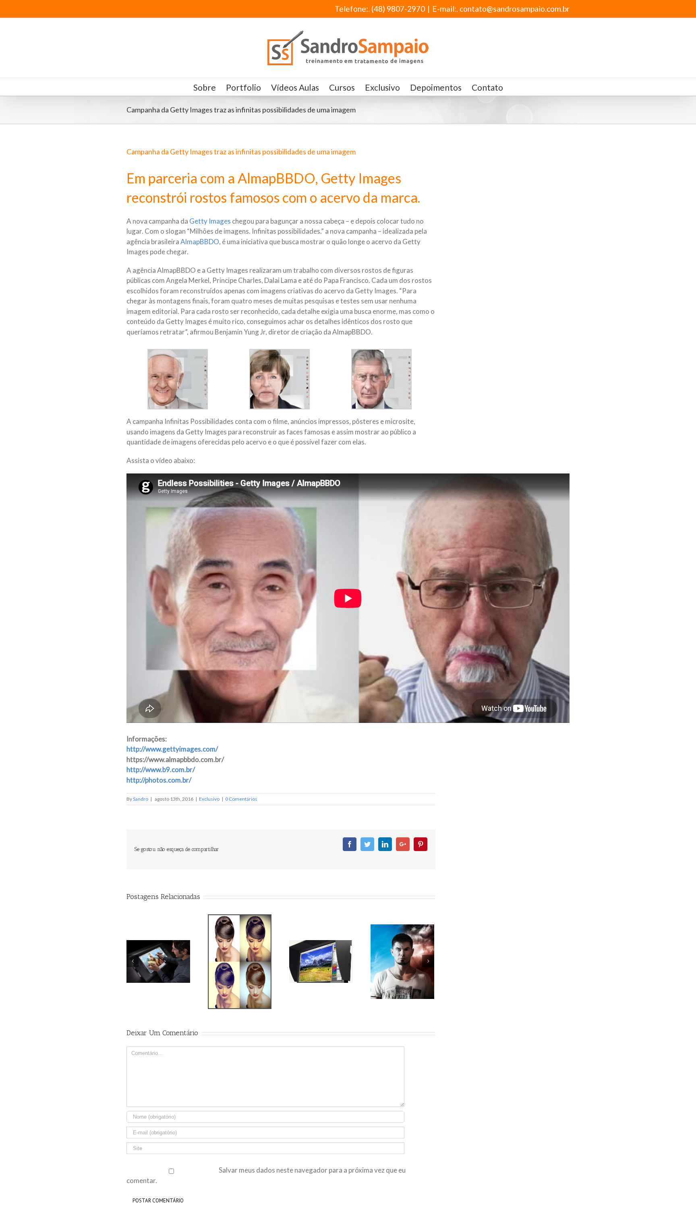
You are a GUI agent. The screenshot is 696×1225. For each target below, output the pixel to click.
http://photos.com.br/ (158, 780)
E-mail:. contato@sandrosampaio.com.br (501, 8)
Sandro (140, 799)
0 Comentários (241, 799)
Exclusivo (209, 799)
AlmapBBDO (199, 241)
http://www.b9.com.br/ (160, 769)
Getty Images (210, 221)
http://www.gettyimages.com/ (172, 749)
